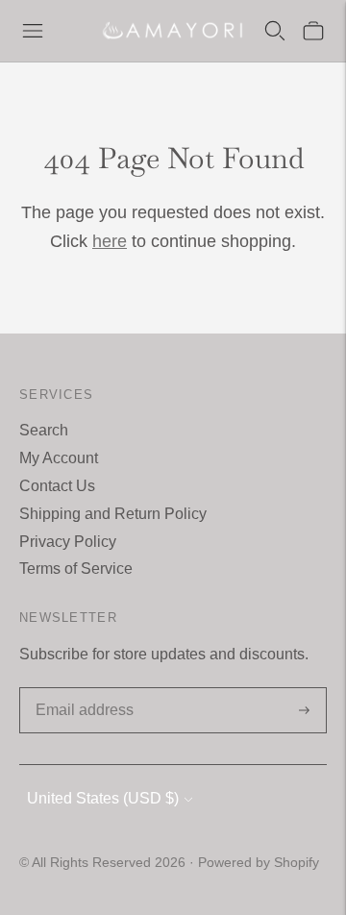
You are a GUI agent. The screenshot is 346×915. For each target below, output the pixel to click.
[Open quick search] (274, 31)
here (109, 241)
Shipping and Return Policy (113, 514)
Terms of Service (76, 568)
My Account (58, 458)
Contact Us (57, 486)
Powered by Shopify (258, 862)
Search (43, 430)
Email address (81, 689)
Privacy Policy (67, 541)
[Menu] (32, 31)
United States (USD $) (103, 798)
